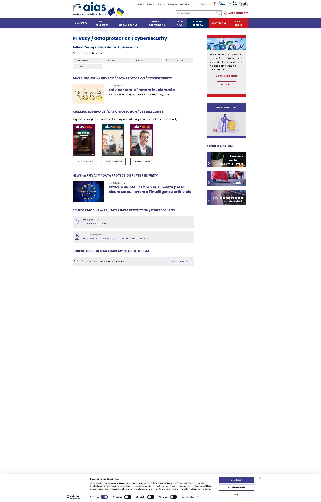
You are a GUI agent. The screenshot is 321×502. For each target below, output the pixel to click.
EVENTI (159, 4)
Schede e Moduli (176, 60)
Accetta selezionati (236, 487)
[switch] (127, 497)
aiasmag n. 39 (114, 161)
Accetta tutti (236, 480)
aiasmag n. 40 (85, 161)
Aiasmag (112, 60)
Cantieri (238, 182)
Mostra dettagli (188, 497)
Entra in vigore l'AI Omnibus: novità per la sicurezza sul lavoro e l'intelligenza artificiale (150, 189)
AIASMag (172, 4)
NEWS (149, 4)
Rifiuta (236, 495)
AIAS (140, 4)
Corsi (80, 66)
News (140, 60)
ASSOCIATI (226, 84)
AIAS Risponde (84, 60)
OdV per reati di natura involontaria (142, 89)
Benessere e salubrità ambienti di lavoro (231, 160)
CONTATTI (184, 4)
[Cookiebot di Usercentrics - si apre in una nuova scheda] (73, 497)
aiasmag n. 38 (142, 161)
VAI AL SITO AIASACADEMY (179, 261)
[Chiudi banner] (260, 478)
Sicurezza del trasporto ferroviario (228, 199)
